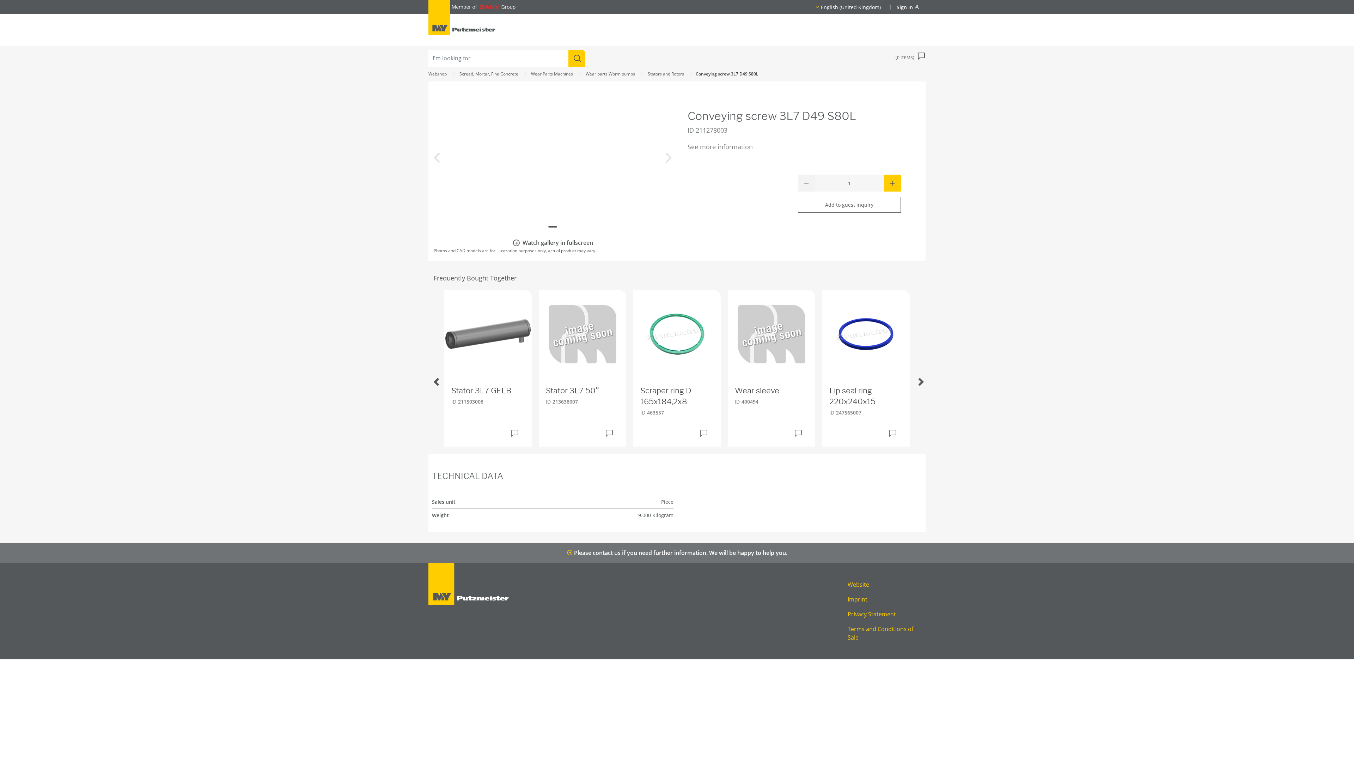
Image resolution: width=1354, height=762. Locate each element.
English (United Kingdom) (851, 7)
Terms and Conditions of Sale (880, 633)
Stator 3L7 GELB (481, 390)
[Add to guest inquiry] (514, 433)
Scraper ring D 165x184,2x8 (665, 396)
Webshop (437, 74)
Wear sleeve (757, 390)
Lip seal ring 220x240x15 (852, 396)
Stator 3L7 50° (572, 390)
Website (858, 584)
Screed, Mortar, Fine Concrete (488, 74)
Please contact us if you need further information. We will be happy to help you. (680, 553)
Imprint (857, 599)
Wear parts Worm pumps (610, 74)
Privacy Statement (872, 614)
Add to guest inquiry (849, 204)
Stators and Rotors (666, 74)
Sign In (905, 7)
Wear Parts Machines (552, 74)
